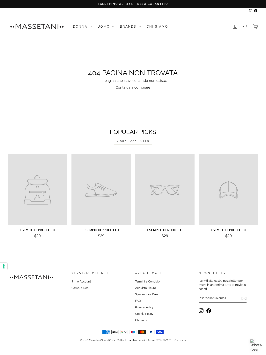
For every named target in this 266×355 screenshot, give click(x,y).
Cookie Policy (144, 314)
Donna (81, 26)
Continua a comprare (133, 87)
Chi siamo (141, 320)
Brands (129, 26)
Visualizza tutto (133, 141)
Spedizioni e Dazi (146, 294)
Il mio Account (81, 281)
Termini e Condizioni (148, 281)
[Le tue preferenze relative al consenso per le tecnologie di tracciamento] (3, 266)
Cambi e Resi (80, 288)
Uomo (104, 26)
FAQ (138, 301)
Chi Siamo (157, 26)
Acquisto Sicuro (145, 288)
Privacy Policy (144, 307)
